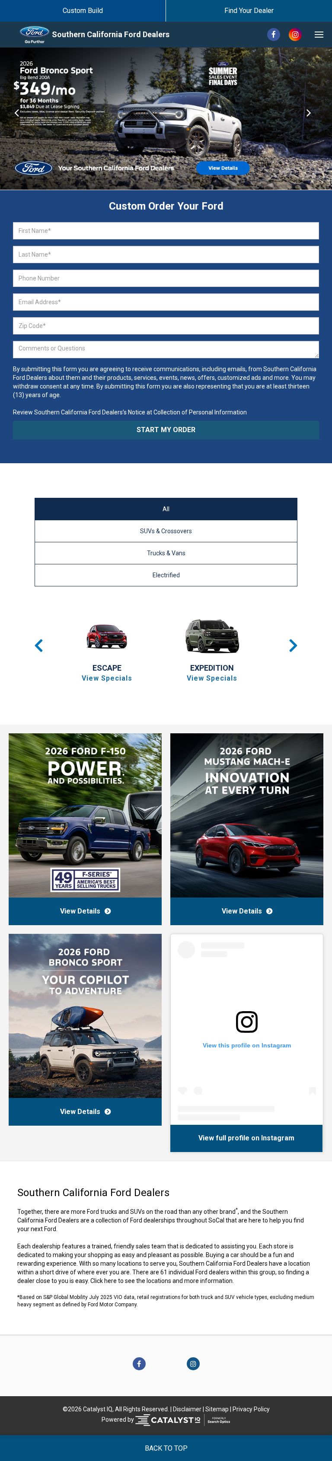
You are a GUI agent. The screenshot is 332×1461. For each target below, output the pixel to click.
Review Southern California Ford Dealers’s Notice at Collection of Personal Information (130, 412)
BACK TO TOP (166, 1448)
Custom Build (83, 10)
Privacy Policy (251, 1409)
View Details (80, 911)
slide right (315, 119)
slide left (16, 119)
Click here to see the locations (130, 1280)
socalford (253, 1137)
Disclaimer (187, 1409)
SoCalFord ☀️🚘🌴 (204, 1137)
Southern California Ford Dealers (110, 34)
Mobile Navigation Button (319, 34)
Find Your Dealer (249, 10)
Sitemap (217, 1409)
